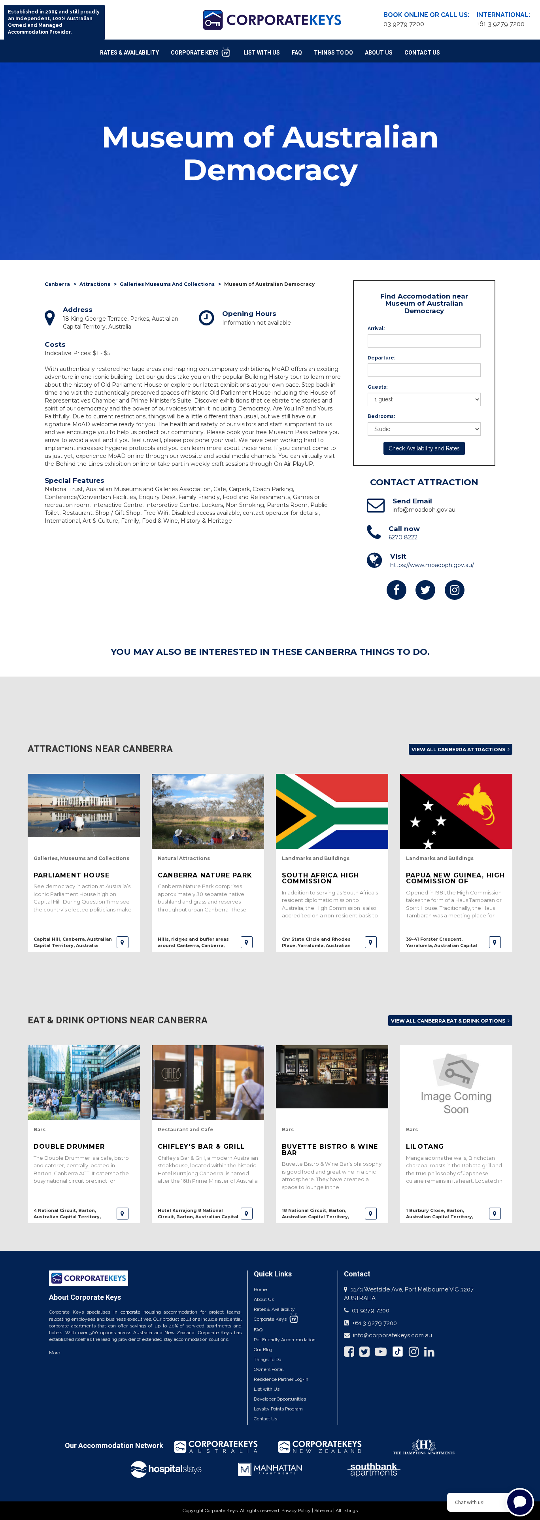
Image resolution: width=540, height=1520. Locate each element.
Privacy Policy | (297, 1510)
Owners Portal (268, 1369)
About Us (379, 52)
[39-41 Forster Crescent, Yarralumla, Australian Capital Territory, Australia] (495, 942)
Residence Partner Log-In (281, 1379)
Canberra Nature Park (205, 875)
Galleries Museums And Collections (167, 284)
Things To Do (333, 52)
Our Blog (263, 1349)
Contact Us (422, 52)
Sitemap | (325, 1510)
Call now (404, 529)
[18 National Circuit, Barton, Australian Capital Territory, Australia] (371, 1213)
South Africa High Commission (320, 878)
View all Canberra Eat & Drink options (448, 1021)
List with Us (266, 1389)
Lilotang (425, 1146)
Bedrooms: (381, 416)
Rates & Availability (129, 52)
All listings (347, 1510)
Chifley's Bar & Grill (201, 1146)
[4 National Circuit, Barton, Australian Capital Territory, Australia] (122, 1213)
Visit (398, 556)
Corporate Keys (195, 52)
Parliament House (72, 875)
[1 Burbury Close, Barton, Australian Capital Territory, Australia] (495, 1213)
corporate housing (141, 1312)
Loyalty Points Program (278, 1409)
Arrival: (376, 328)
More (54, 1353)
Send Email (412, 501)
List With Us (262, 52)
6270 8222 (403, 537)
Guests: (377, 387)
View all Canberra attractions (459, 749)
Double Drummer (69, 1146)
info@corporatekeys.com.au (392, 1335)
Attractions (94, 284)
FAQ (297, 52)
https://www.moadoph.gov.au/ (432, 565)
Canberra (57, 284)
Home (260, 1289)
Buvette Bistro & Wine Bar (330, 1149)
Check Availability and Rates (424, 448)
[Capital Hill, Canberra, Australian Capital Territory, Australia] (122, 942)
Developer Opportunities (280, 1399)
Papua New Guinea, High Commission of (455, 878)
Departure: (381, 358)
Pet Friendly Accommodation (284, 1339)
